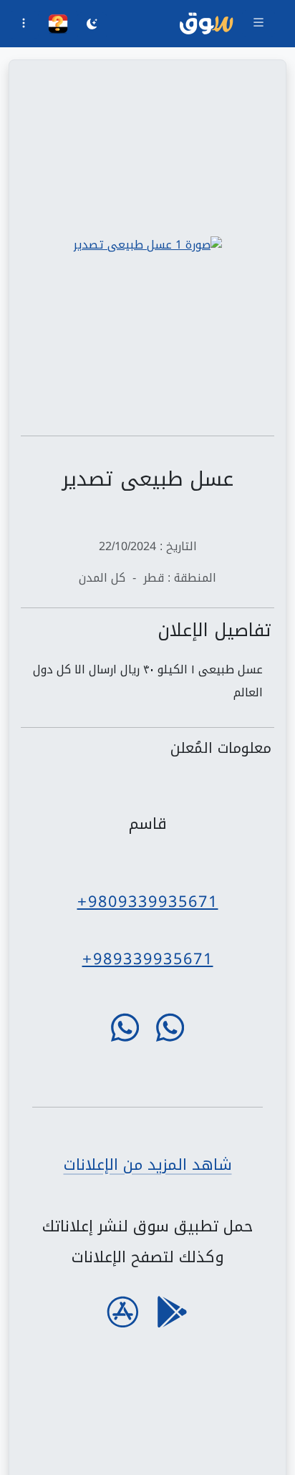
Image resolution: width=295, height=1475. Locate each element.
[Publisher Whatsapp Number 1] (170, 1028)
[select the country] (58, 24)
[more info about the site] (24, 25)
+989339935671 (147, 959)
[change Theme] (92, 25)
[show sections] (258, 23)
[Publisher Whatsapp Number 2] (125, 1028)
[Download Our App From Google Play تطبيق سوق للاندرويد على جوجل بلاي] (172, 1312)
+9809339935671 (147, 901)
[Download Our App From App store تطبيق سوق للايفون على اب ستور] (123, 1312)
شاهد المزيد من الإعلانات (148, 1164)
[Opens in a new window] (147, 245)
